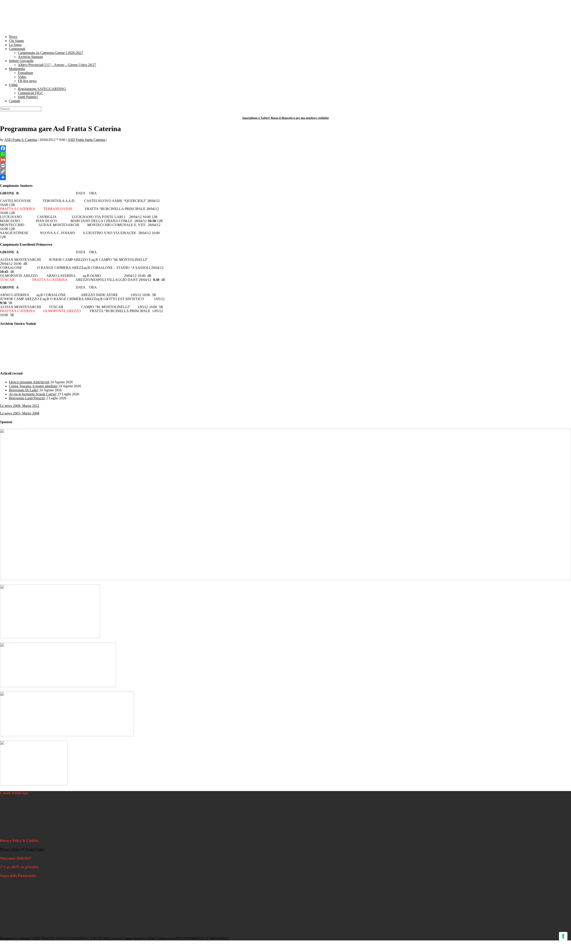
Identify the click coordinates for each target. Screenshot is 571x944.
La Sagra (15, 45)
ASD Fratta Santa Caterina (86, 140)
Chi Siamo (16, 41)
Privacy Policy (10, 849)
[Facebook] (285, 148)
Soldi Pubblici (28, 97)
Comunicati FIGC (30, 93)
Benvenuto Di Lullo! (23, 390)
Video (22, 77)
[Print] (285, 166)
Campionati (17, 49)
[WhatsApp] (285, 154)
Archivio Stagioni (30, 57)
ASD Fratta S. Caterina (20, 140)
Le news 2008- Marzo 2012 (19, 406)
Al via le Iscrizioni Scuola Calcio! (32, 394)
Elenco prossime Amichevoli (29, 382)
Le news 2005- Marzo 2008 (19, 413)
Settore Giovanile (21, 61)
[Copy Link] (285, 171)
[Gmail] (285, 160)
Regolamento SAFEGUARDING (42, 89)
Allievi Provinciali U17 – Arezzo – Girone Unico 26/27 (57, 65)
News (13, 37)
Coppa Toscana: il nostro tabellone (33, 386)
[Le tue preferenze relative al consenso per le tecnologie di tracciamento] (563, 936)
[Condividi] (285, 177)
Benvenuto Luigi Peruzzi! (27, 398)
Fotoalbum (25, 73)
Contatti (14, 101)
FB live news (27, 81)
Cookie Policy (35, 849)
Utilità (13, 85)
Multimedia (17, 69)
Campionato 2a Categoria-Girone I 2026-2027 (50, 53)
